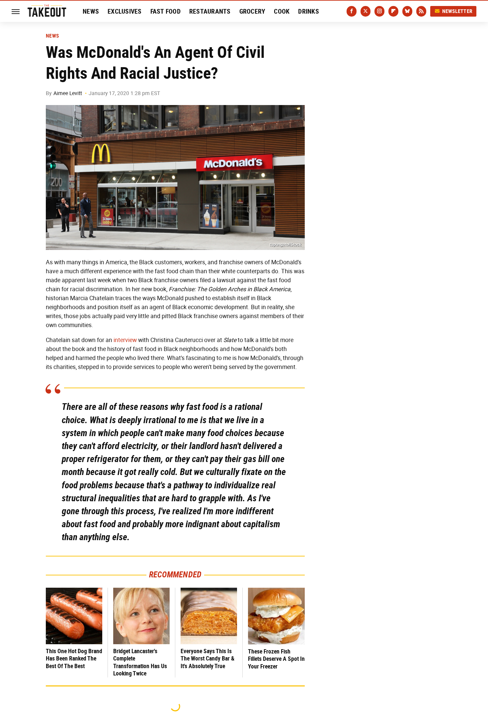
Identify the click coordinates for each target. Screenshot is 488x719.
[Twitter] (365, 11)
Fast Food (165, 11)
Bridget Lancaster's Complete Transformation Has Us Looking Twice (140, 662)
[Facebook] (352, 11)
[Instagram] (379, 11)
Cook (281, 11)
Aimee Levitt (67, 93)
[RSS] (421, 11)
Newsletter (457, 11)
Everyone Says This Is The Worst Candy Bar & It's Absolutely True (207, 658)
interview (125, 340)
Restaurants (210, 11)
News (91, 11)
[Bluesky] (407, 11)
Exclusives (125, 11)
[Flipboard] (393, 11)
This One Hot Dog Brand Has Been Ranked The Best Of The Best (74, 658)
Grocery (252, 11)
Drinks (308, 11)
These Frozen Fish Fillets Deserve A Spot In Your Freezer (276, 659)
